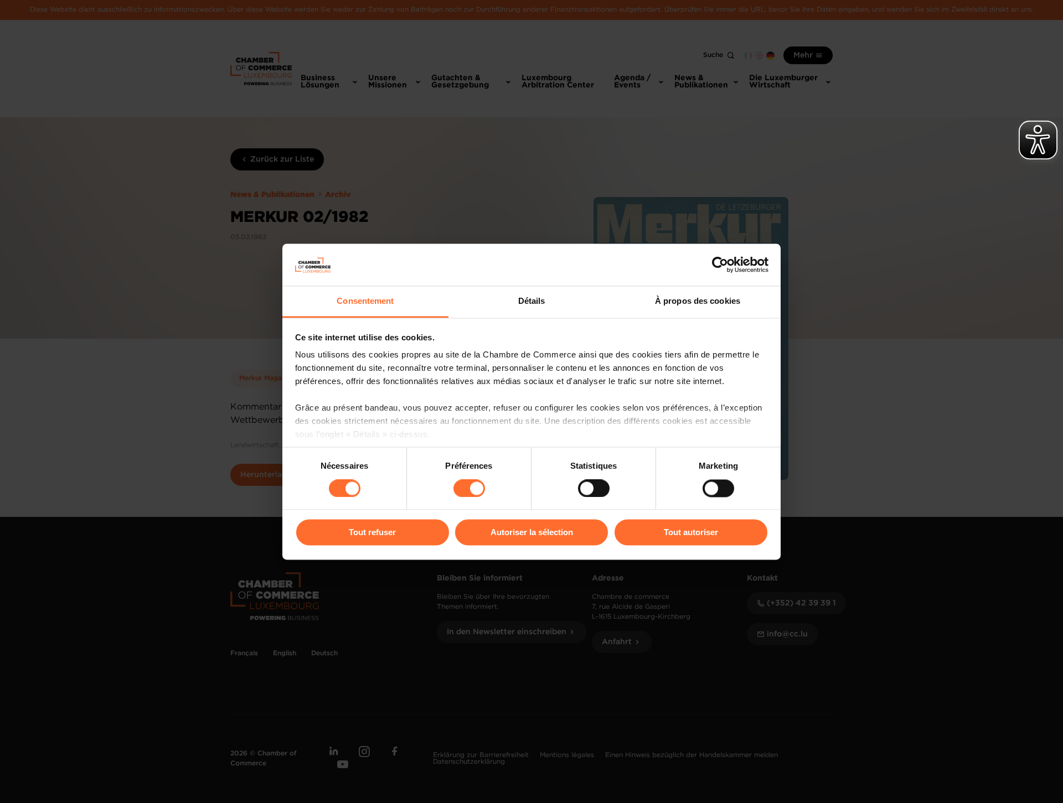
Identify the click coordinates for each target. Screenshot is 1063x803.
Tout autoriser (691, 532)
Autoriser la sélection (532, 532)
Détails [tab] (531, 301)
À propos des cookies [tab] (697, 301)
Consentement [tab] (365, 301)
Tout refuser (372, 532)
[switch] (469, 488)
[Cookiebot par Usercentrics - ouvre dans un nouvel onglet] (720, 264)
